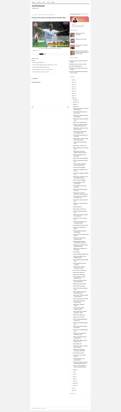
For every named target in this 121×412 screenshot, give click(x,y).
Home (32, 14)
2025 (73, 82)
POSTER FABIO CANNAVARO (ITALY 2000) (40, 67)
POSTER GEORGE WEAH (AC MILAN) (80, 298)
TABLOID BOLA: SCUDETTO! (79, 317)
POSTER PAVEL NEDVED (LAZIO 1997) (80, 225)
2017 (73, 388)
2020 (73, 93)
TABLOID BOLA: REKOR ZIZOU (79, 274)
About (44, 2)
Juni (74, 374)
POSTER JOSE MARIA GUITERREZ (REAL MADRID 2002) (49, 17)
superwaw (38, 6)
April (74, 378)
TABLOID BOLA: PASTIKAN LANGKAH (80, 158)
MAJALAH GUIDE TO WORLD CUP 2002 (78, 64)
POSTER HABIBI (76, 252)
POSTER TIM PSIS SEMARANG (79, 167)
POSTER (35, 14)
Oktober (75, 104)
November (75, 102)
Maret (74, 381)
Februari (75, 383)
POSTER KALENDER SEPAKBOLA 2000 (80, 254)
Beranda (33, 2)
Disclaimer (39, 2)
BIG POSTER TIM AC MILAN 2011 (79, 270)
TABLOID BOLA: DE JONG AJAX (79, 209)
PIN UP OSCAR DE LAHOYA (78, 353)
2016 (73, 390)
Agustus (74, 369)
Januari (74, 385)
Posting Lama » (68, 107)
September (75, 106)
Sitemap (52, 2)
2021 (73, 91)
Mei (74, 376)
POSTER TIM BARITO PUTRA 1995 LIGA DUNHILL (42, 69)
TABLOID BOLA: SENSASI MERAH (80, 122)
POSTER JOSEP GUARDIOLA (78, 272)
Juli (74, 372)
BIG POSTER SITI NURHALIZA (79, 286)
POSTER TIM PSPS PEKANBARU (79, 180)
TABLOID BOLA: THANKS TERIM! (79, 145)
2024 (73, 84)
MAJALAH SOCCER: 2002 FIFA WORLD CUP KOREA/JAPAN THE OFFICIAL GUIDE (82, 52)
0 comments (34, 19)
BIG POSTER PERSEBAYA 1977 (38, 62)
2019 (73, 95)
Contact (48, 2)
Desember (75, 99)
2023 (73, 86)
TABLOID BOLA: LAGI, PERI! (81, 39)
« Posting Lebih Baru (33, 107)
